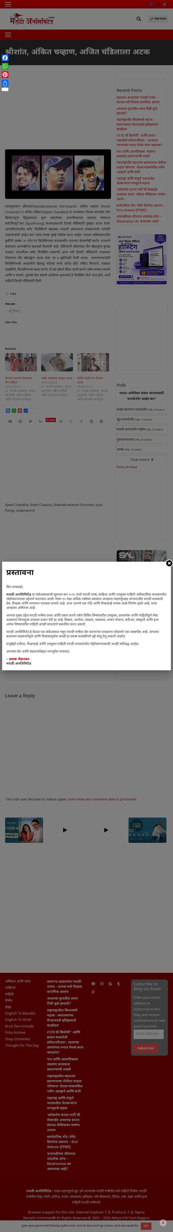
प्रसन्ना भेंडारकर (19, 659)
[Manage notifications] (163, 1222)
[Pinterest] (5, 74)
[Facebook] (5, 58)
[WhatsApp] (5, 66)
